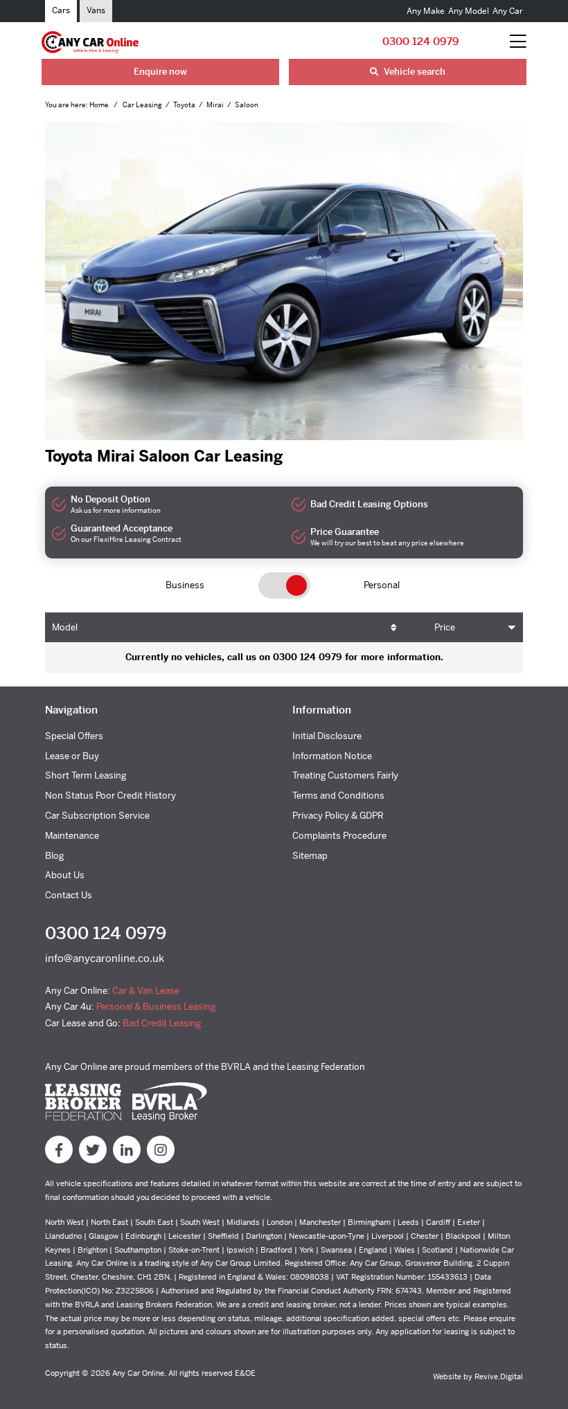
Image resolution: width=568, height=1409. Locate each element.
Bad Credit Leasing (162, 1023)
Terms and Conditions (338, 795)
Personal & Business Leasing (155, 1006)
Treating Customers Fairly (345, 775)
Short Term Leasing (85, 775)
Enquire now (160, 72)
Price (444, 627)
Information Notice (332, 756)
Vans (96, 10)
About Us (65, 875)
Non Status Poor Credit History (110, 795)
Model (65, 627)
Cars (61, 10)
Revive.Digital (498, 1376)
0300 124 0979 (420, 41)
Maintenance (72, 836)
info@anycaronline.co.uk (104, 958)
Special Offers (74, 736)
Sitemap (310, 856)
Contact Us (68, 895)
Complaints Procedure (339, 836)
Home (99, 104)
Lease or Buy (72, 756)
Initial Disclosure (327, 736)
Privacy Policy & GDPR (338, 815)
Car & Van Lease (145, 991)
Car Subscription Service (97, 815)
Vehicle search (413, 72)
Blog (54, 856)
